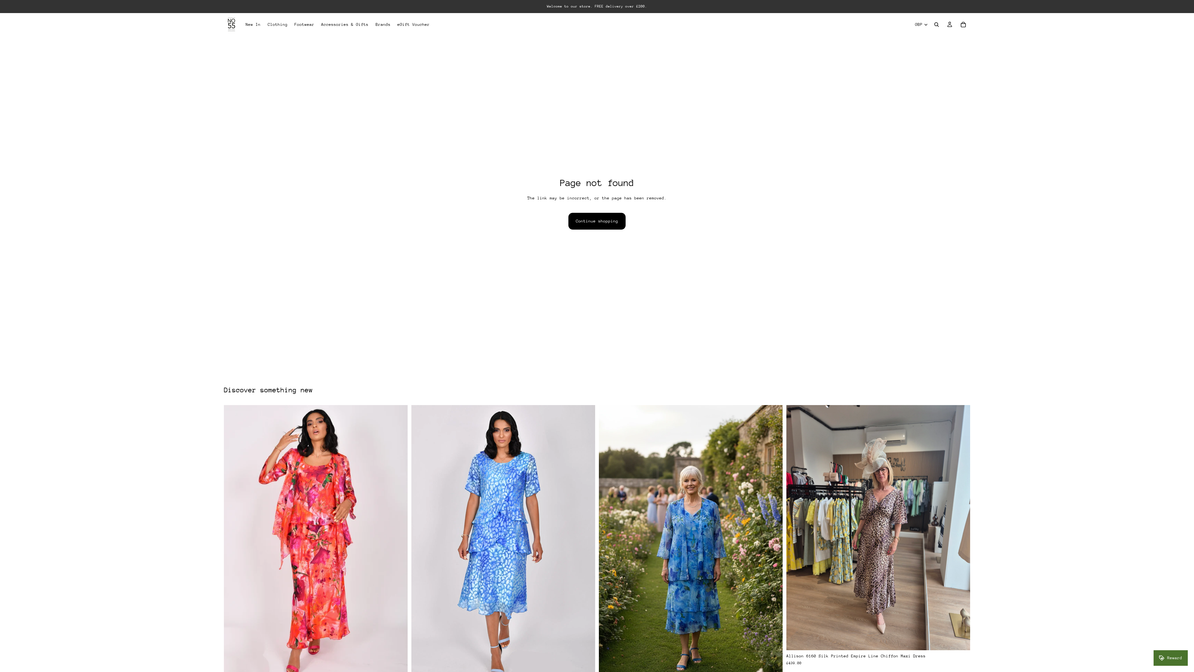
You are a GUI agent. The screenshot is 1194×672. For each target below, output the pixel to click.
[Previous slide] (795, 527)
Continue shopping (597, 221)
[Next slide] (960, 527)
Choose (965, 640)
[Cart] (963, 24)
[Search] (936, 24)
